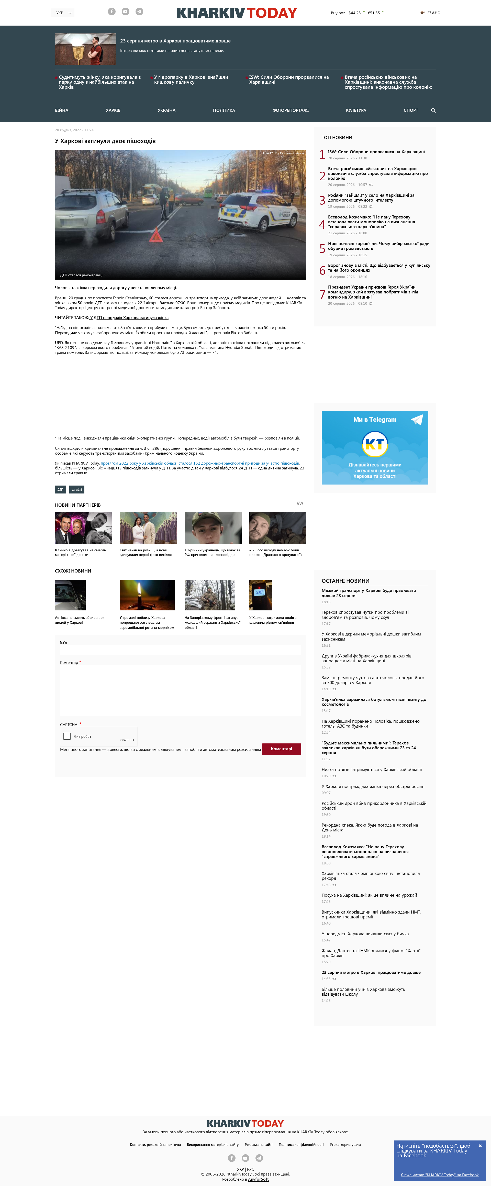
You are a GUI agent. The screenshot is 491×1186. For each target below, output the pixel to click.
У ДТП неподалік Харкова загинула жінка (129, 317)
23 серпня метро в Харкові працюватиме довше (175, 40)
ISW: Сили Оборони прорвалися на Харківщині (289, 79)
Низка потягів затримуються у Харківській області (372, 769)
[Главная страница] (245, 1123)
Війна (61, 110)
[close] (480, 1145)
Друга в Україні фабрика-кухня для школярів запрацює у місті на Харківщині (366, 658)
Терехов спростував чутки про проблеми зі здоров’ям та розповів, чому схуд (365, 614)
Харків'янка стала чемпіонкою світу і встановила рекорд (371, 875)
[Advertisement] (180, 395)
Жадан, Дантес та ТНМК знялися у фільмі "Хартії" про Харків (371, 953)
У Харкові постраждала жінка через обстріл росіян (373, 786)
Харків (113, 110)
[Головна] (237, 13)
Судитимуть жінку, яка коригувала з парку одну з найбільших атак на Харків (100, 82)
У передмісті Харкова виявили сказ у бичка (365, 933)
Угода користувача (345, 1144)
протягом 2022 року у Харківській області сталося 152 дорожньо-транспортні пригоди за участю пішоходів (200, 463)
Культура (356, 110)
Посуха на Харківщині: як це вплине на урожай (369, 895)
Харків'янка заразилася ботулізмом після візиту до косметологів (374, 701)
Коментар (69, 662)
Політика (224, 110)
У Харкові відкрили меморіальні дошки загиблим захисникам (371, 636)
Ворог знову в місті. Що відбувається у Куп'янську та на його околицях (379, 267)
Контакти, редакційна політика (155, 1144)
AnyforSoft (258, 1179)
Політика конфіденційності (301, 1144)
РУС (250, 1169)
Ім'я (63, 642)
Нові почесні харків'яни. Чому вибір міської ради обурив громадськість (379, 245)
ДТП (60, 489)
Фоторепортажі (291, 110)
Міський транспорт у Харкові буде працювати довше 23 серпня (369, 592)
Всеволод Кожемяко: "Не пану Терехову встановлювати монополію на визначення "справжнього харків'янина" (371, 221)
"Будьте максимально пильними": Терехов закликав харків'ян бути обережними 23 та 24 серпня (369, 747)
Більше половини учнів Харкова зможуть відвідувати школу (363, 991)
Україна (166, 110)
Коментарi (281, 749)
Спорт (411, 110)
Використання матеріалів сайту (213, 1144)
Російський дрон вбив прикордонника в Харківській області (374, 805)
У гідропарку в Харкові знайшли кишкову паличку (191, 79)
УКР (240, 1169)
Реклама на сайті (259, 1144)
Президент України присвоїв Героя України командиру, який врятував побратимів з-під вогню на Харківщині (373, 291)
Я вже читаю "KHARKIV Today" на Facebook (440, 1174)
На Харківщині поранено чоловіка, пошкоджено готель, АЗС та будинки (371, 723)
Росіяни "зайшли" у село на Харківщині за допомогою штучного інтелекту (371, 197)
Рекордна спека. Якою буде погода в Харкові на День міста (370, 827)
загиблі (77, 489)
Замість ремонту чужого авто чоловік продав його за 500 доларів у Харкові (373, 680)
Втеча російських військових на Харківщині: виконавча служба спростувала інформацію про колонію (388, 82)
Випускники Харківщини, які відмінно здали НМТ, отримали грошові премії (371, 914)
